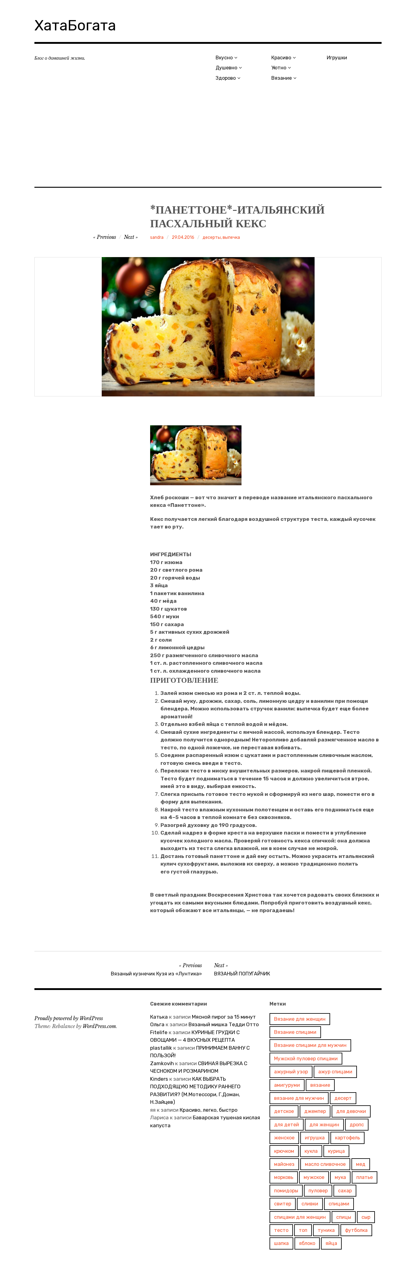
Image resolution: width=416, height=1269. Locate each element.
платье (364, 1177)
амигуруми (287, 1085)
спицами (339, 1204)
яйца (331, 1243)
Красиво (281, 58)
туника (326, 1230)
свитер (282, 1204)
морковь (283, 1177)
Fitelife (158, 1032)
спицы (343, 1217)
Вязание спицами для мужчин (310, 1045)
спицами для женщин (300, 1217)
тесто (281, 1230)
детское (284, 1111)
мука (340, 1177)
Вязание (281, 78)
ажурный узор (291, 1072)
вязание (320, 1085)
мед (360, 1164)
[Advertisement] (208, 142)
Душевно (226, 68)
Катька (159, 1017)
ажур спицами (335, 1072)
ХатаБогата (75, 25)
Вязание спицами (295, 1032)
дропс (357, 1125)
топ (303, 1230)
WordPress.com (99, 1026)
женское (284, 1138)
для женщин (324, 1125)
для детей (286, 1125)
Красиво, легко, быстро (209, 1110)
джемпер (315, 1111)
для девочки (351, 1111)
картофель (347, 1138)
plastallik (161, 1048)
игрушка (315, 1138)
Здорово (226, 78)
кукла (311, 1151)
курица (336, 1151)
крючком (284, 1151)
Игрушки (337, 58)
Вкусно (224, 58)
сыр (365, 1217)
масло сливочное (325, 1164)
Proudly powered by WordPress (68, 1018)
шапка (281, 1243)
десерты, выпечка (221, 237)
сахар (345, 1191)
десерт (343, 1098)
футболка (356, 1230)
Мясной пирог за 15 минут (224, 1017)
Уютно (278, 68)
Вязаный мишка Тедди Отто (224, 1024)
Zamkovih (162, 1063)
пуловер (318, 1191)
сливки (309, 1204)
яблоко (307, 1243)
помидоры (286, 1191)
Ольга (157, 1024)
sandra (157, 237)
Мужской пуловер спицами (306, 1059)
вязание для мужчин (299, 1098)
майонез (284, 1164)
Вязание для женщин (300, 1019)
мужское (314, 1177)
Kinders (159, 1079)
